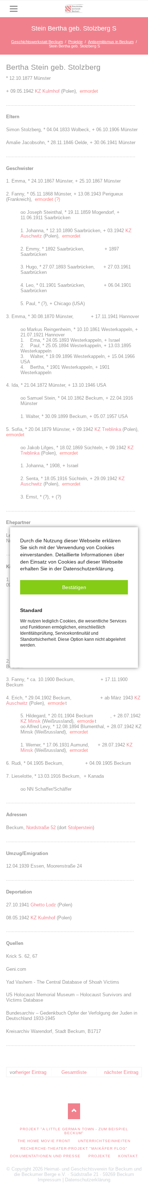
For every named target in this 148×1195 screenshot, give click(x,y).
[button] (74, 587)
